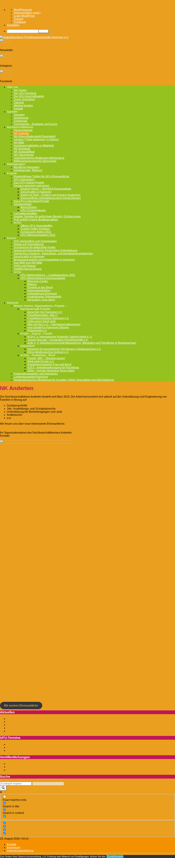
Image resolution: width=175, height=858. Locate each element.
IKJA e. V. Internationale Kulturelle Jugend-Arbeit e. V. (59, 336)
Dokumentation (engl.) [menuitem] (27, 12)
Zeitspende (20, 121)
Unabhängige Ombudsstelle (44, 296)
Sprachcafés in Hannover (36, 191)
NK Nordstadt (22, 148)
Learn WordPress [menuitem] (24, 15)
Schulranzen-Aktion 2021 (36, 231)
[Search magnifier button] (3, 788)
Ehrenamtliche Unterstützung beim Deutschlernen (51, 198)
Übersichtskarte (23, 130)
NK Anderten (21, 133)
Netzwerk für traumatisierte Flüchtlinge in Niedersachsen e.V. (64, 349)
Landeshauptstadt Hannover (31, 376)
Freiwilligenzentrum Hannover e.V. (48, 318)
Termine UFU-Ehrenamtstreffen (26, 744)
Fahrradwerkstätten (25, 213)
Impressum (13, 847)
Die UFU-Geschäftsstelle (29, 96)
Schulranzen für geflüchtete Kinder (35, 247)
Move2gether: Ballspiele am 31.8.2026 (30, 718)
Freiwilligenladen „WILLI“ (42, 315)
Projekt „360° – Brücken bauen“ (46, 358)
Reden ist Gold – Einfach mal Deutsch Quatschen (50, 194)
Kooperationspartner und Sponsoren (36, 373)
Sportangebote (23, 204)
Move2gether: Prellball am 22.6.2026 (29, 731)
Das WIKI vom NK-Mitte (28, 262)
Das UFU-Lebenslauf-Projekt (31, 201)
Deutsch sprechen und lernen (31, 185)
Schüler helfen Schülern (35, 228)
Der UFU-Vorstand (25, 93)
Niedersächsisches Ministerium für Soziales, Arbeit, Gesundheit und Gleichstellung (64, 379)
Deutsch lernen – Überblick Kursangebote (46, 188)
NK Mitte (19, 142)
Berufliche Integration (26, 167)
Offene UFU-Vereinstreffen (37, 225)
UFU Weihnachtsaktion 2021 (38, 235)
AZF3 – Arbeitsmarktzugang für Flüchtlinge (53, 367)
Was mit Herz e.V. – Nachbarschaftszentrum (53, 324)
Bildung (32, 284)
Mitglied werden (23, 105)
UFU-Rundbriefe (17, 766)
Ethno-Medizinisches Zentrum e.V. (48, 352)
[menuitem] (91, 31)
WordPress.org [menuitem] (23, 9)
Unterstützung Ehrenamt (42, 293)
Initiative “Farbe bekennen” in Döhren (36, 139)
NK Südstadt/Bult (24, 151)
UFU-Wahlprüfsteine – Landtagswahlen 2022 (48, 275)
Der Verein (20, 90)
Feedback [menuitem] (20, 22)
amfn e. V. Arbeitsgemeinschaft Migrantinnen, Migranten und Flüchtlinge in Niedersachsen (81, 342)
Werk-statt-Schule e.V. (40, 361)
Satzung (19, 102)
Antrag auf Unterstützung (29, 244)
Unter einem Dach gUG (41, 321)
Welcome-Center (37, 281)
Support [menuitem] (18, 18)
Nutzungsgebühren (39, 290)
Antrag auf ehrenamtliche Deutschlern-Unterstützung (45, 250)
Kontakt (18, 108)
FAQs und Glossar (25, 265)
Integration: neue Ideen (41, 299)
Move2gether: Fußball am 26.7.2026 (29, 724)
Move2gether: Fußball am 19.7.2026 (29, 728)
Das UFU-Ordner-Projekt (29, 182)
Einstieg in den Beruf (40, 287)
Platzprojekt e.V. (37, 330)
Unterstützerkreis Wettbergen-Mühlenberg (39, 157)
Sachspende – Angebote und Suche (35, 124)
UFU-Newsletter (16, 763)
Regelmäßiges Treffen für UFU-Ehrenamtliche (41, 176)
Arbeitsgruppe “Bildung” (28, 170)
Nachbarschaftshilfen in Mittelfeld (34, 145)
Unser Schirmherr (24, 99)
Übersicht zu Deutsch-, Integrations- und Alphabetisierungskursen (53, 253)
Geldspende (21, 117)
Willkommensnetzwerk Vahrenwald (35, 161)
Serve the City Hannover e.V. (44, 312)
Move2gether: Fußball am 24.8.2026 (29, 721)
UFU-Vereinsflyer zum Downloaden (35, 241)
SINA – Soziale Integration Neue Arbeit (50, 370)
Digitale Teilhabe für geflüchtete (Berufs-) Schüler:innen (47, 216)
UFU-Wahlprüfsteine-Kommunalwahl (43, 278)
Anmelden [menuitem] (13, 25)
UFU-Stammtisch (24, 179)
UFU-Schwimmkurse (33, 210)
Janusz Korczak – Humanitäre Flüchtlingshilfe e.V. (57, 339)
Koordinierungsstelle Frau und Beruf (49, 364)
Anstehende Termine (19, 750)
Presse (11, 769)
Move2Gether (29, 207)
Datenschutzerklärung (20, 850)
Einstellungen (115, 856)
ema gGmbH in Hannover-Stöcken (48, 327)
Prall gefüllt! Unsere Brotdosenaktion (36, 219)
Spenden (19, 114)
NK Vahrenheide (24, 154)
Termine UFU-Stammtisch (22, 747)
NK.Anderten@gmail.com (26, 435)
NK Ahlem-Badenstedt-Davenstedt (34, 136)
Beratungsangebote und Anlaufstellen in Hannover (44, 259)
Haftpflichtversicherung (28, 268)
